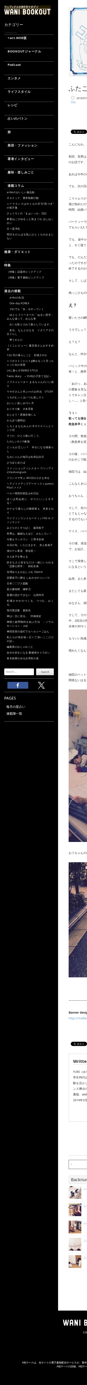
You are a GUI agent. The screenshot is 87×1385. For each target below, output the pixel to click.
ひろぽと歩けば (16, 462)
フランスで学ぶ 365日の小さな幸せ (28, 478)
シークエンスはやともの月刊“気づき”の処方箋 (30, 205)
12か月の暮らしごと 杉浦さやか (27, 355)
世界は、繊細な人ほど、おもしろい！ (29, 533)
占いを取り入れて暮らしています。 (29, 324)
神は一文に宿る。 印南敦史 (25, 616)
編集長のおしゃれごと (20, 647)
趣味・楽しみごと (19, 172)
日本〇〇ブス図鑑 (17, 583)
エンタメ (12, 78)
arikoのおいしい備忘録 (21, 192)
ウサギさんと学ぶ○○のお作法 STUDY (30, 391)
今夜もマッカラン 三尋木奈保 (25, 539)
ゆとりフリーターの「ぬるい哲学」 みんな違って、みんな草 (30, 316)
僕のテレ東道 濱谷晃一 (21, 551)
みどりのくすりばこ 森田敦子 (25, 528)
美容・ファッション (21, 145)
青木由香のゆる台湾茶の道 (23, 658)
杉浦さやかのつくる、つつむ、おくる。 (30, 602)
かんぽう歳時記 (16, 420)
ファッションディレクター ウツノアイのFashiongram (30, 470)
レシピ (11, 105)
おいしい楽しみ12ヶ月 (20, 403)
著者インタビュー (19, 158)
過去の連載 (12, 291)
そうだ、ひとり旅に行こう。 (24, 436)
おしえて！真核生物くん (21, 414)
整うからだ (15, 340)
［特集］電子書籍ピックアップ (25, 277)
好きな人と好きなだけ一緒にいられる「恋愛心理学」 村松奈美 (30, 564)
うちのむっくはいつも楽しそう (25, 397)
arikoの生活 (15, 297)
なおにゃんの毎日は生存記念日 (25, 457)
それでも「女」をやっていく (25, 309)
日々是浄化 (13, 228)
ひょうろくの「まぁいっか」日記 (27, 213)
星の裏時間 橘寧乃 (19, 589)
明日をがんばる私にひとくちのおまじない (30, 236)
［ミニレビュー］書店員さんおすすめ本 (30, 347)
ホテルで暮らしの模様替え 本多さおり (30, 510)
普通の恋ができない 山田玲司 (25, 595)
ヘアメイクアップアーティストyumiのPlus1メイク (30, 485)
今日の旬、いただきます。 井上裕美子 (30, 545)
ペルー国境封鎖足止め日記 (23, 493)
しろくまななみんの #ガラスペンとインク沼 (30, 428)
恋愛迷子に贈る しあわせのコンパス (28, 577)
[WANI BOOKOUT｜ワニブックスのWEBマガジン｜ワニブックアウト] (27, 13)
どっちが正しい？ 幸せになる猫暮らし (30, 449)
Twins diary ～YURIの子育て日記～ (29, 376)
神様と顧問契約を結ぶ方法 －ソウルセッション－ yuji (30, 623)
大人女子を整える (17, 556)
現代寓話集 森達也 (19, 610)
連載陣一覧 (14, 713)
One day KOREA (18, 303)
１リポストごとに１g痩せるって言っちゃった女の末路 (30, 363)
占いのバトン (15, 118)
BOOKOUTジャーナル (22, 51)
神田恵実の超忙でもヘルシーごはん (28, 631)
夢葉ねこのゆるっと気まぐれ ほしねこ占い (30, 221)
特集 (7, 265)
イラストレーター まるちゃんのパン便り (30, 384)
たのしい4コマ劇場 (18, 441)
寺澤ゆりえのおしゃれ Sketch (25, 572)
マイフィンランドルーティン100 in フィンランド (30, 520)
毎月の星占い (15, 706)
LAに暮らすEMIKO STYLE (22, 370)
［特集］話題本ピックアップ (24, 272)
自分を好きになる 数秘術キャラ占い (28, 652)
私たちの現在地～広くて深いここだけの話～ (30, 639)
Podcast (12, 64)
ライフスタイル (17, 91)
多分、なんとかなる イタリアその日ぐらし (30, 332)
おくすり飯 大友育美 (20, 409)
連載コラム (14, 185)
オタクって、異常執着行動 (23, 198)
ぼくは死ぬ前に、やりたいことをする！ (30, 501)
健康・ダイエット (17, 251)
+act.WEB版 (15, 38)
